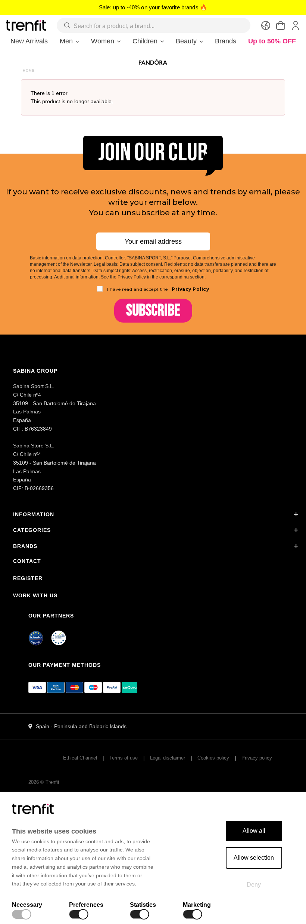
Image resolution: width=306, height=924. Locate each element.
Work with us (35, 595)
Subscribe (153, 310)
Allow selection (254, 857)
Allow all (254, 831)
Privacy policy (256, 758)
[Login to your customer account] (295, 25)
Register (28, 578)
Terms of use (123, 758)
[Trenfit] (26, 25)
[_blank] (59, 639)
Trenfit (52, 782)
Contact (27, 561)
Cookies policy (213, 758)
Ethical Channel (80, 758)
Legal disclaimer (167, 758)
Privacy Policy (190, 289)
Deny (254, 884)
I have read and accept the (158, 289)
